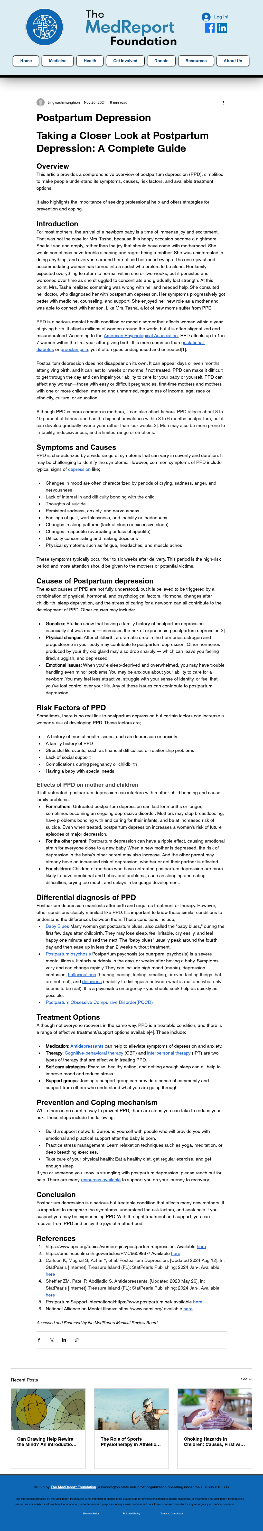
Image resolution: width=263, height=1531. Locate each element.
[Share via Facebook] (38, 1339)
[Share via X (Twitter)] (51, 1339)
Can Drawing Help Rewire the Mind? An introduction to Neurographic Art (46, 1441)
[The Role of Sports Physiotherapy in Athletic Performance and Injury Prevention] (132, 1409)
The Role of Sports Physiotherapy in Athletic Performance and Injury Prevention (128, 1441)
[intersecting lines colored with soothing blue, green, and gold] (48, 1409)
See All (246, 1379)
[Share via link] (76, 1339)
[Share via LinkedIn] (64, 1339)
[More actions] (223, 102)
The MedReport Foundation (73, 1487)
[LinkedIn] (222, 28)
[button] (196, 60)
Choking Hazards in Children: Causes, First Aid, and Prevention (214, 1441)
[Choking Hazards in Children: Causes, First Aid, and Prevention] (215, 1409)
